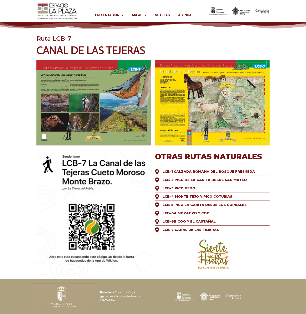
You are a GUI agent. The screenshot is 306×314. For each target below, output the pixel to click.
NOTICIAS (162, 15)
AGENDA (185, 15)
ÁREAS (137, 15)
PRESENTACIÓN (107, 15)
